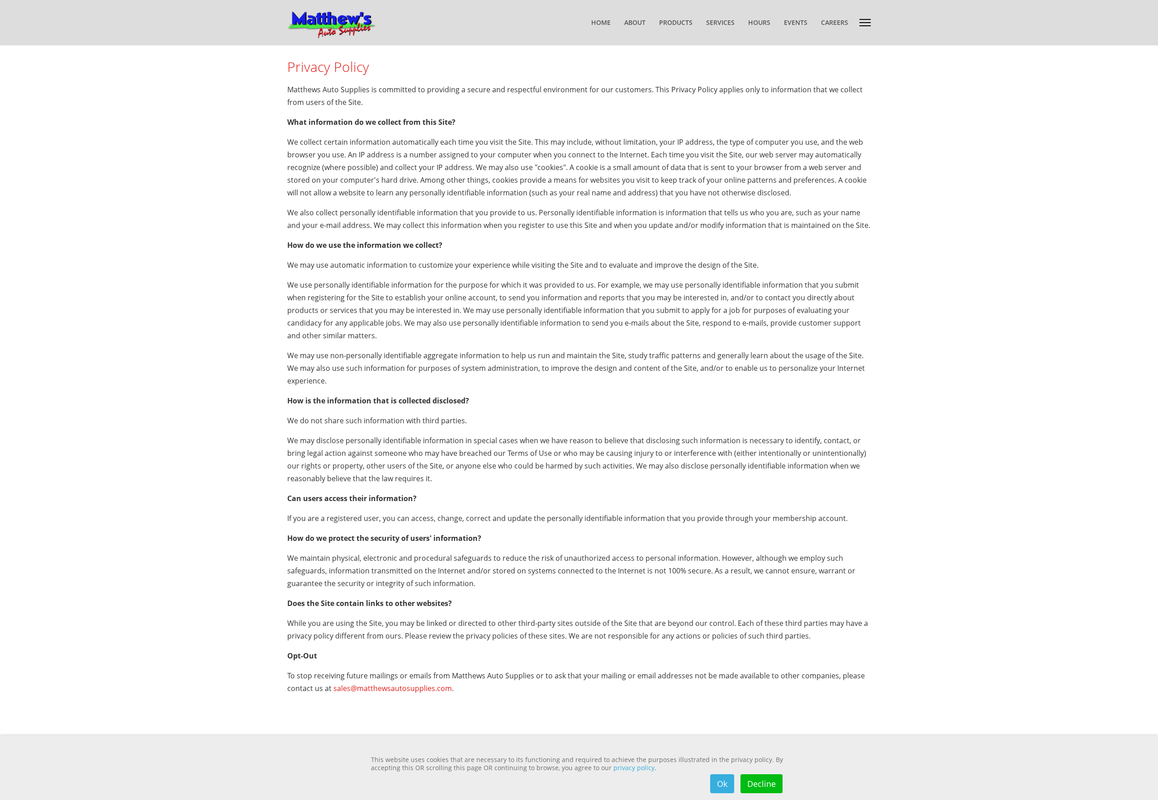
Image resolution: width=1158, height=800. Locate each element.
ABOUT (634, 22)
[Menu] (865, 22)
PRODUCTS (676, 22)
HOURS (759, 22)
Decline (761, 783)
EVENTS (795, 22)
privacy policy (634, 767)
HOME (601, 22)
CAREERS (834, 22)
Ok (722, 783)
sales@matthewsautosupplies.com (392, 688)
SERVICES (720, 22)
